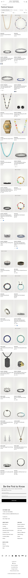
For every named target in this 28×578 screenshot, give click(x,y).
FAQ (3, 548)
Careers (4, 526)
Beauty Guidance (21, 524)
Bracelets (15, 10)
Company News (6, 536)
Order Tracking (6, 546)
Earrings (21, 10)
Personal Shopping (21, 528)
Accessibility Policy (14, 567)
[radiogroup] (14, 12)
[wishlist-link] (3, 1)
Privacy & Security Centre (8, 534)
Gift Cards (20, 530)
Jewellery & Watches (6, 10)
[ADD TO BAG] (11, 31)
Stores (4, 538)
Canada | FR (14, 561)
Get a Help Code (6, 518)
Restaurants (20, 538)
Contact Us (5, 516)
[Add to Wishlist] (13, 31)
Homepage (5, 4)
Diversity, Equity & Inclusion (8, 530)
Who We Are (5, 524)
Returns (4, 544)
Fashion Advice (21, 526)
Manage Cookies (14, 568)
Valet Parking (20, 534)
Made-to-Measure (21, 532)
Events (19, 536)
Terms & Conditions (14, 565)
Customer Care (6, 532)
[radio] (13, 12)
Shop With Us (5, 528)
